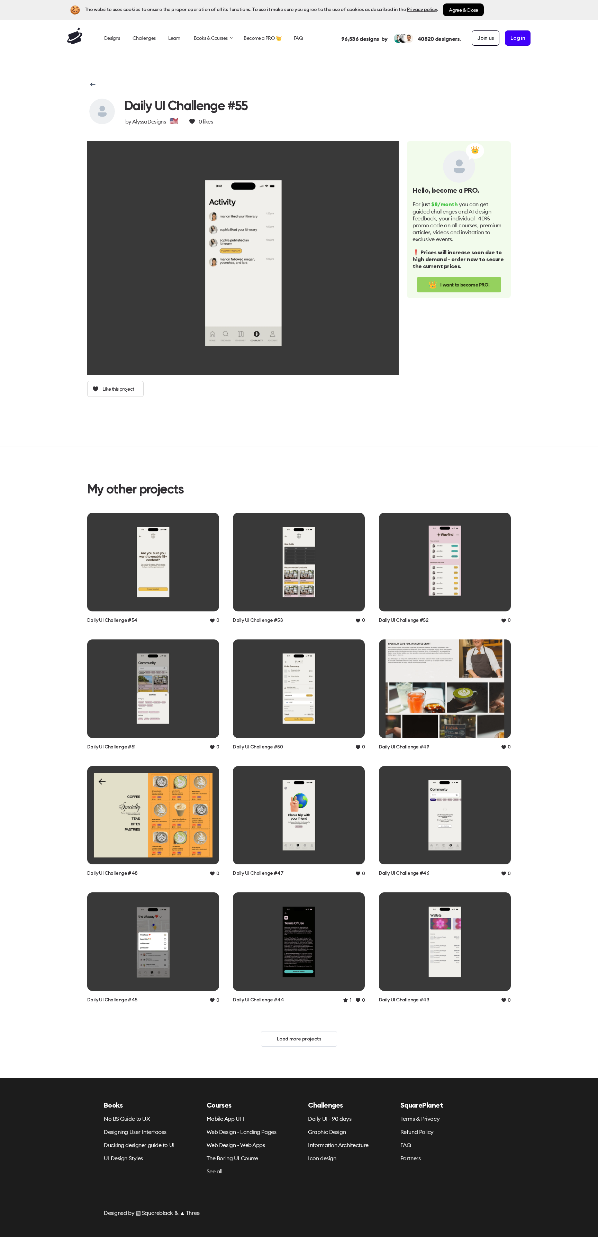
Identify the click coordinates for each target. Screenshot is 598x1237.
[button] (92, 84)
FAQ (405, 1145)
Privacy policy (422, 9)
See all (215, 1171)
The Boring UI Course (232, 1158)
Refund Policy (417, 1132)
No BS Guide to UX (127, 1118)
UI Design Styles (123, 1158)
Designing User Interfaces (135, 1132)
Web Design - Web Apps (236, 1145)
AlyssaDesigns (149, 121)
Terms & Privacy (420, 1118)
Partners (410, 1158)
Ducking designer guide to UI (139, 1145)
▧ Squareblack (154, 1212)
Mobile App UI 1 (225, 1118)
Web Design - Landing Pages (242, 1132)
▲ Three (190, 1212)
